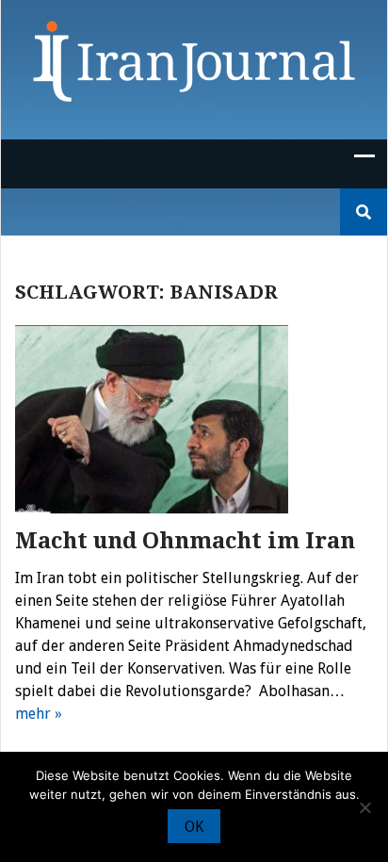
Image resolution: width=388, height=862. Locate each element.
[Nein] (364, 807)
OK (194, 827)
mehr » (38, 714)
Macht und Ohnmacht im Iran (185, 541)
